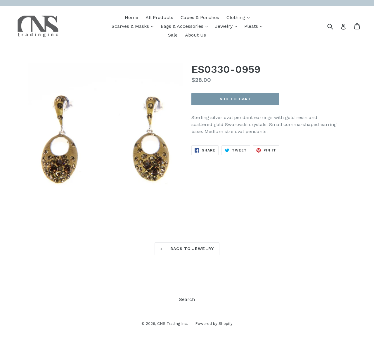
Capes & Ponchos (200, 17)
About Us (195, 35)
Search (187, 299)
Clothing (239, 17)
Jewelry (227, 26)
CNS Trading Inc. (172, 323)
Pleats (254, 26)
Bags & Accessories (186, 26)
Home (131, 17)
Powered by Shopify (214, 323)
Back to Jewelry (191, 248)
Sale (173, 35)
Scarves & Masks (134, 26)
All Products (159, 17)
